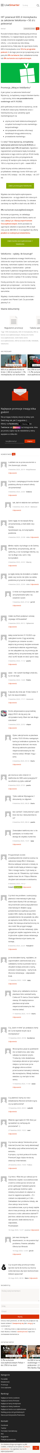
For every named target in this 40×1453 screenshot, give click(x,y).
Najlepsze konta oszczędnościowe (13, 1409)
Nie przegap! (6, 351)
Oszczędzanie (6, 1387)
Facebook (4, 1425)
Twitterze (5, 427)
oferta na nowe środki (23, 341)
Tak (36, 1448)
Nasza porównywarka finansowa (13, 1415)
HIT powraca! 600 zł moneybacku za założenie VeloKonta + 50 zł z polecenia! (19, 20)
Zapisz (29, 441)
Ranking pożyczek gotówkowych (12, 1412)
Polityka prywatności (8, 1439)
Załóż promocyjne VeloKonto (20, 185)
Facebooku (13, 424)
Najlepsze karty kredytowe (11, 1403)
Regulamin (4, 1437)
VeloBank (34, 341)
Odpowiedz (12, 473)
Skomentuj (5, 1285)
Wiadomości (5, 1382)
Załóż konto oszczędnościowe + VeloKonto (20, 242)
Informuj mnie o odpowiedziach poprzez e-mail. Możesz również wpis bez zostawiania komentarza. (18, 1331)
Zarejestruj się (18, 1323)
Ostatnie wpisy (7, 1342)
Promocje (4, 1385)
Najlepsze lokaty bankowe (10, 1406)
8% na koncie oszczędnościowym (17, 58)
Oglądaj (17, 427)
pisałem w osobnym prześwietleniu (15, 233)
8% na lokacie (13, 55)
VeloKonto (5, 344)
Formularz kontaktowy (9, 1431)
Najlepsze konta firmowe (10, 1401)
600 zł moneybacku (26, 332)
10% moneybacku (11, 332)
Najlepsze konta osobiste (10, 1398)
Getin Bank (19, 338)
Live (12, 4)
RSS (2, 1434)
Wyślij (20, 1317)
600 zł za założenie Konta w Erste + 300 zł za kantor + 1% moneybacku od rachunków (13, 372)
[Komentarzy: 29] (37, 28)
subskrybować (22, 1331)
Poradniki (4, 1379)
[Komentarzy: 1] (24, 365)
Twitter (3, 1428)
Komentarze (6, 454)
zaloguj (29, 1323)
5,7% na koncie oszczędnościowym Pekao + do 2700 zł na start (13, 1362)
